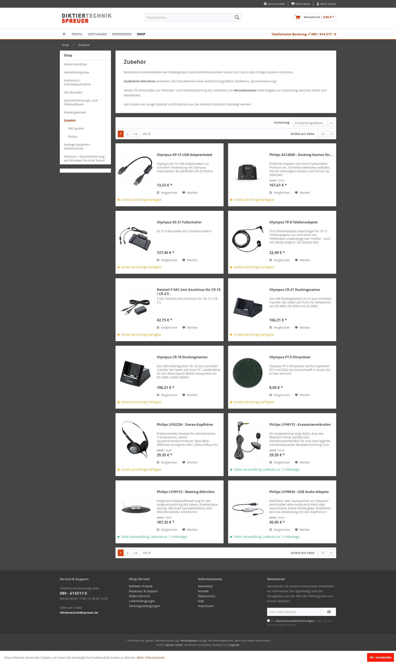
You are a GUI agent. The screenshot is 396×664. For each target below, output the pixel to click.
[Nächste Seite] (128, 134)
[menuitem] (300, 3)
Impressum (206, 606)
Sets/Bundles (73, 92)
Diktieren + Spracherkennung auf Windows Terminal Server (84, 158)
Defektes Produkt (140, 586)
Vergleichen (168, 193)
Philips (72, 136)
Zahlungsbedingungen (144, 606)
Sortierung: (282, 122)
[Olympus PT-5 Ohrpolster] (247, 373)
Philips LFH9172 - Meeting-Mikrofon (186, 492)
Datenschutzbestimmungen (295, 621)
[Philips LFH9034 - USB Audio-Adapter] (247, 508)
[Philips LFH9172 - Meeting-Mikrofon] (135, 508)
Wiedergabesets (75, 112)
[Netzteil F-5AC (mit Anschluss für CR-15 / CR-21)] (135, 306)
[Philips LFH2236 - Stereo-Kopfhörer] (135, 441)
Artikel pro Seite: (303, 134)
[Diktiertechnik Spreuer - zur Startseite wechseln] (87, 18)
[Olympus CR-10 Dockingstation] (135, 373)
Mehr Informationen (151, 657)
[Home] (64, 34)
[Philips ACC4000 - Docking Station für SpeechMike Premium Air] (247, 171)
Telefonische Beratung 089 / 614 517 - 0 (303, 34)
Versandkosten (189, 640)
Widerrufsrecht (139, 596)
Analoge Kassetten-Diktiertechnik (77, 146)
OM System (76, 128)
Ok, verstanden (380, 657)
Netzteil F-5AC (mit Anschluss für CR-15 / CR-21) (188, 292)
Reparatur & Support (143, 591)
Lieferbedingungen (142, 601)
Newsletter (205, 586)
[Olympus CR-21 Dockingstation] (247, 306)
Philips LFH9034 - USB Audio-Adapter (299, 492)
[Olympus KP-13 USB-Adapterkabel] (135, 171)
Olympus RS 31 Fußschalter (179, 222)
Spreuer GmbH (174, 645)
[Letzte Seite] (136, 134)
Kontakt (203, 591)
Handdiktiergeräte (76, 72)
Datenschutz (206, 596)
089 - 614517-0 (73, 593)
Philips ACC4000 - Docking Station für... (301, 155)
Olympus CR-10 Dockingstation (182, 357)
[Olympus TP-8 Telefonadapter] (247, 239)
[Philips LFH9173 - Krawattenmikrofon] (247, 441)
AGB (201, 601)
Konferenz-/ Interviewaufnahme (77, 82)
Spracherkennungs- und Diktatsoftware (81, 102)
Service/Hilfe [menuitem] (276, 4)
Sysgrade (234, 645)
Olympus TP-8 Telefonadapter (293, 222)
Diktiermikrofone (75, 64)
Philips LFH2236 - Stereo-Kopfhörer (185, 424)
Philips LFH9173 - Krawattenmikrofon (300, 424)
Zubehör (70, 120)
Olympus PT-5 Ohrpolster (290, 357)
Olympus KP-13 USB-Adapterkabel (184, 155)
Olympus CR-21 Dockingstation (294, 290)
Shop (68, 55)
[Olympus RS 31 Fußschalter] (135, 239)
